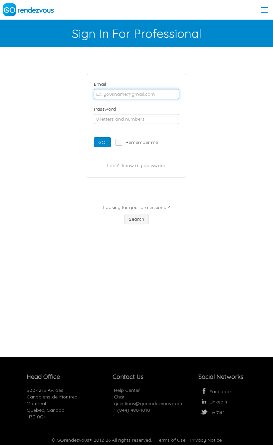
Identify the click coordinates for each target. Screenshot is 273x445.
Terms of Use (170, 440)
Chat (119, 397)
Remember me (142, 142)
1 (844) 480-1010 (131, 410)
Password (105, 109)
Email (100, 84)
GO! (102, 142)
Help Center (126, 390)
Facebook (220, 391)
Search (136, 219)
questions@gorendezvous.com (148, 403)
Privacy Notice (206, 440)
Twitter (216, 412)
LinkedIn (218, 402)
